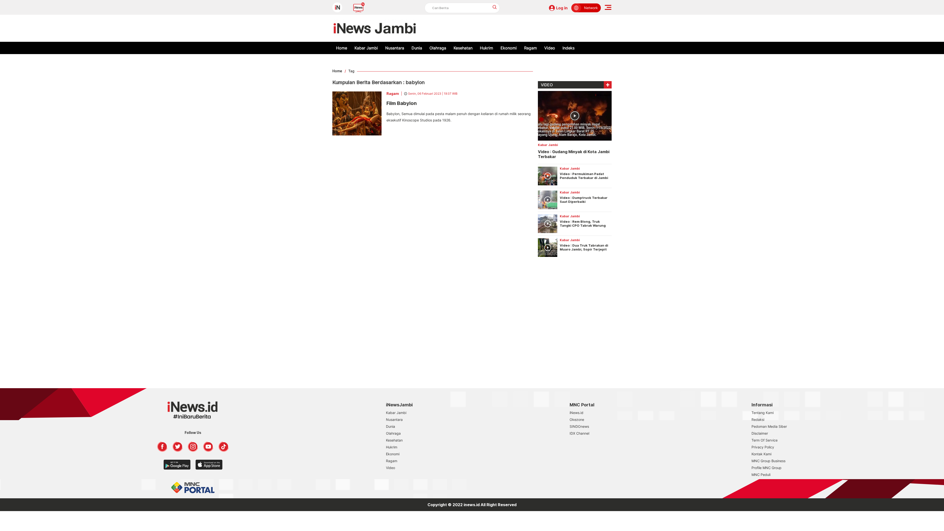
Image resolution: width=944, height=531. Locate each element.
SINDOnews (579, 426)
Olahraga (437, 47)
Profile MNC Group (767, 468)
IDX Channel (579, 433)
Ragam (530, 47)
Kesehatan (463, 47)
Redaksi (758, 419)
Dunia (417, 47)
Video (549, 47)
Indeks (568, 47)
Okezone (577, 419)
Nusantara (394, 47)
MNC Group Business (768, 461)
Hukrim (486, 47)
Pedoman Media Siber (769, 426)
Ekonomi (509, 47)
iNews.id (576, 413)
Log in (562, 7)
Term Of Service (765, 440)
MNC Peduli (761, 474)
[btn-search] (494, 7)
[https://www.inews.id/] (375, 28)
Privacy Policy (763, 447)
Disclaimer (760, 433)
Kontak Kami (761, 454)
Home (341, 47)
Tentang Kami (763, 413)
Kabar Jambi (366, 47)
